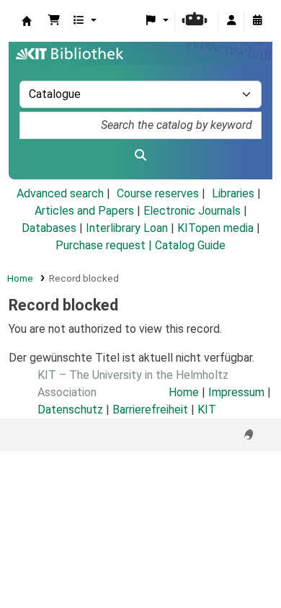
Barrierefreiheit (150, 409)
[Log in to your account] (231, 21)
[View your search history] (257, 21)
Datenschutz (70, 409)
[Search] (140, 156)
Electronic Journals (192, 211)
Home (20, 278)
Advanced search (60, 193)
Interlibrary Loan (127, 228)
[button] (54, 21)
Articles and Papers (84, 211)
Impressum (236, 392)
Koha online (27, 21)
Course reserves (158, 193)
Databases (49, 228)
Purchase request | (105, 245)
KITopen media (215, 228)
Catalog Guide (190, 245)
